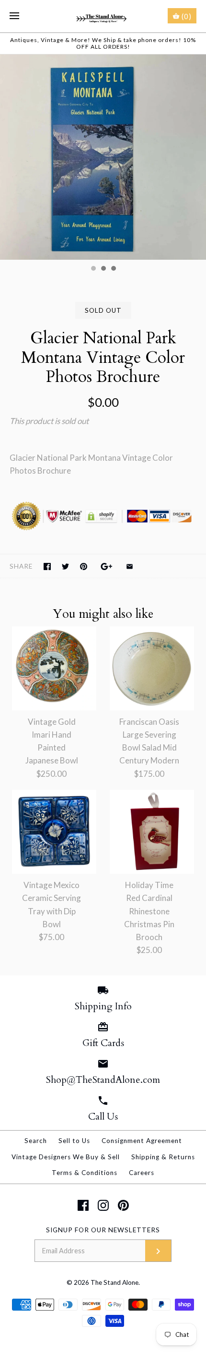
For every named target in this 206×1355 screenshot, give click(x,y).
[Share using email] (129, 566)
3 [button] (113, 269)
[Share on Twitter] (65, 566)
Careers (141, 1172)
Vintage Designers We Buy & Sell (65, 1157)
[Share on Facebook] (47, 566)
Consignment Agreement (142, 1140)
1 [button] (93, 269)
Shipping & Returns (163, 1157)
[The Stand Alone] (103, 16)
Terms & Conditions (84, 1172)
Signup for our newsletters (103, 1230)
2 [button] (103, 269)
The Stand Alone (114, 1282)
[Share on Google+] (106, 566)
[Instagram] (103, 1205)
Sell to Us (74, 1140)
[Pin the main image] (83, 566)
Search (35, 1140)
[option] (103, 157)
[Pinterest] (123, 1205)
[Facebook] (83, 1205)
